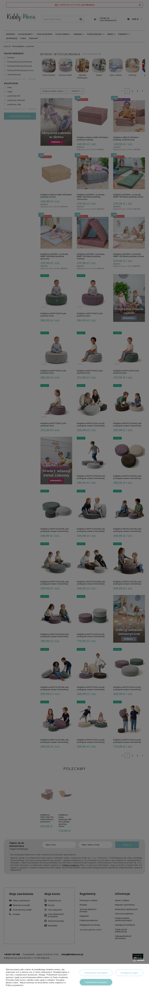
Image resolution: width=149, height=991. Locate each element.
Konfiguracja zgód (129, 972)
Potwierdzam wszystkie (96, 982)
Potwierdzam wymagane (96, 972)
